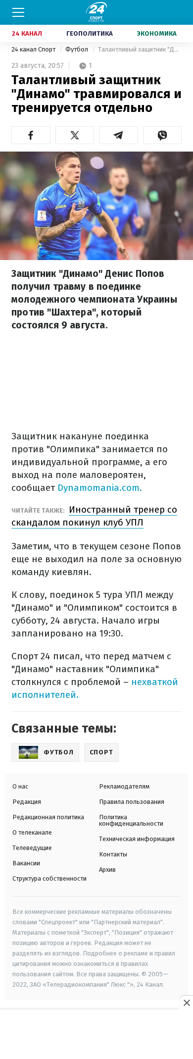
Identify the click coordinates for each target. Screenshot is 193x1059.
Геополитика (89, 33)
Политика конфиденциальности (131, 820)
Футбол (77, 49)
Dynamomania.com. (99, 487)
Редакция (26, 801)
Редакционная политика (48, 817)
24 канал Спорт (34, 49)
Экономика (157, 33)
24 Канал (27, 33)
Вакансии (26, 863)
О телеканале (32, 832)
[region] (96, 1034)
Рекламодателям (124, 786)
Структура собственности (49, 878)
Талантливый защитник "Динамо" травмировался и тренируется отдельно (140, 49)
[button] (30, 135)
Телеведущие (32, 847)
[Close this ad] (186, 1002)
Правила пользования (131, 801)
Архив (107, 869)
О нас (20, 786)
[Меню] (18, 12)
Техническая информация (137, 839)
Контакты (113, 854)
